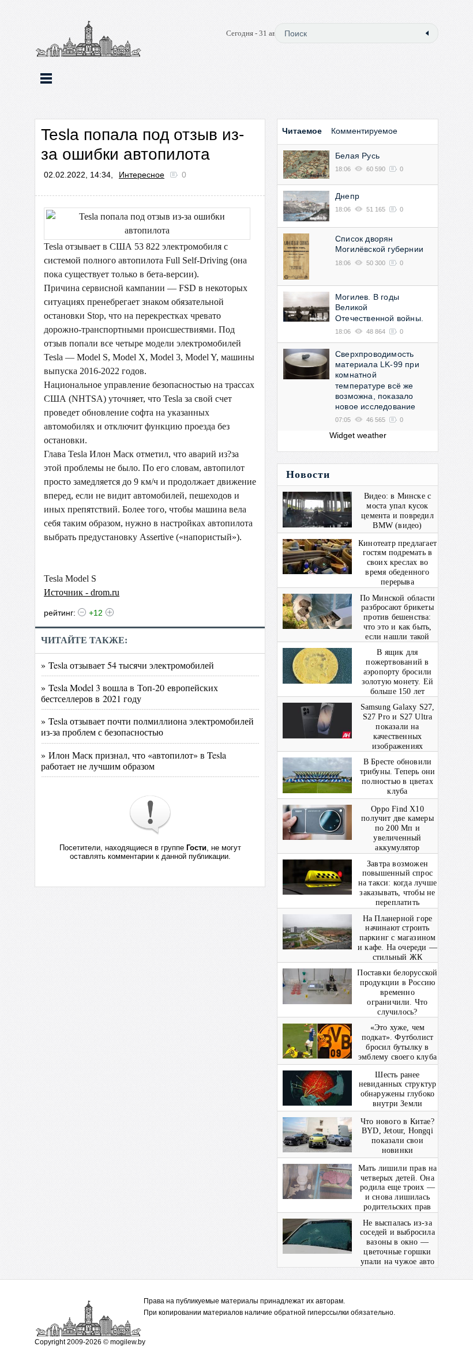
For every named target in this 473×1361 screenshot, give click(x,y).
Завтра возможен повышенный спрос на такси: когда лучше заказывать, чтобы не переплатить (397, 883)
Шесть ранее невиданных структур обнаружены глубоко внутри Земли (398, 1089)
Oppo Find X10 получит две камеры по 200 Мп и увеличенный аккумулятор (397, 828)
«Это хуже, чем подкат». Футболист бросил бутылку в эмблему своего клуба (397, 1042)
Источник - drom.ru (81, 592)
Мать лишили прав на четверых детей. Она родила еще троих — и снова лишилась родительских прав (397, 1187)
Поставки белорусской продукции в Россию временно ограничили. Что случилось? (397, 992)
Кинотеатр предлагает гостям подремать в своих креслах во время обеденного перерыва (397, 562)
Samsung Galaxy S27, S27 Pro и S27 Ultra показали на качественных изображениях (398, 726)
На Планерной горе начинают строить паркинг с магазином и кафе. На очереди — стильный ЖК (397, 938)
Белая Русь (357, 155)
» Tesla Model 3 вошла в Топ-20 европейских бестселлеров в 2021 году (129, 692)
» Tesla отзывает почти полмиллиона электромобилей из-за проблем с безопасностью (147, 726)
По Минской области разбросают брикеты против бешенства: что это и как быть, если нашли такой (398, 617)
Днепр (347, 196)
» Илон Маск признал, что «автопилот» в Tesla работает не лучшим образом (133, 760)
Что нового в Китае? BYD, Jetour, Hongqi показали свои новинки (397, 1136)
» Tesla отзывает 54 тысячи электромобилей (127, 665)
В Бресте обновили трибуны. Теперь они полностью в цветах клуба (398, 776)
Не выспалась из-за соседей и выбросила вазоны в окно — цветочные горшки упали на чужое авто (397, 1242)
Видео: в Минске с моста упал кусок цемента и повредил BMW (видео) (397, 510)
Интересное (141, 174)
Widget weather (357, 435)
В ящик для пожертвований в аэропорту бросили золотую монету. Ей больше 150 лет (398, 671)
